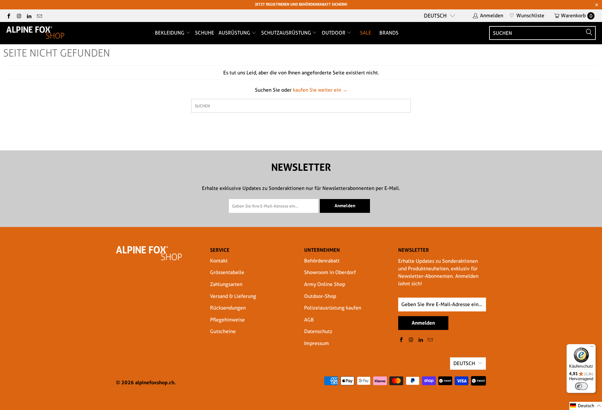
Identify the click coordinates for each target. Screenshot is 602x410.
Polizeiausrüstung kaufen (332, 308)
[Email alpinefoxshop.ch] (39, 16)
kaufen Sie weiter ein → (320, 90)
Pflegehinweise (227, 320)
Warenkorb (577, 16)
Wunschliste (527, 16)
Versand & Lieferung (233, 296)
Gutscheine (223, 331)
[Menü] (592, 348)
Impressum (316, 343)
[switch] (581, 386)
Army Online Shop (324, 284)
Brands (389, 33)
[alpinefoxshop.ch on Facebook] (8, 16)
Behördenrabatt (322, 261)
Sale (365, 33)
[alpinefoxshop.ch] (35, 33)
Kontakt (219, 261)
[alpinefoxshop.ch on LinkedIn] (29, 16)
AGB (309, 320)
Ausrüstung (235, 33)
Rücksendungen (228, 308)
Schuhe (204, 33)
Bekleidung (170, 33)
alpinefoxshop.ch (154, 382)
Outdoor (334, 33)
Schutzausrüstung (286, 33)
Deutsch (435, 16)
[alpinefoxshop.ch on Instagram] (18, 16)
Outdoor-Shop (320, 296)
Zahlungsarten (226, 284)
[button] (585, 406)
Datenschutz (318, 331)
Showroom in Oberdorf (330, 272)
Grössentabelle (227, 272)
